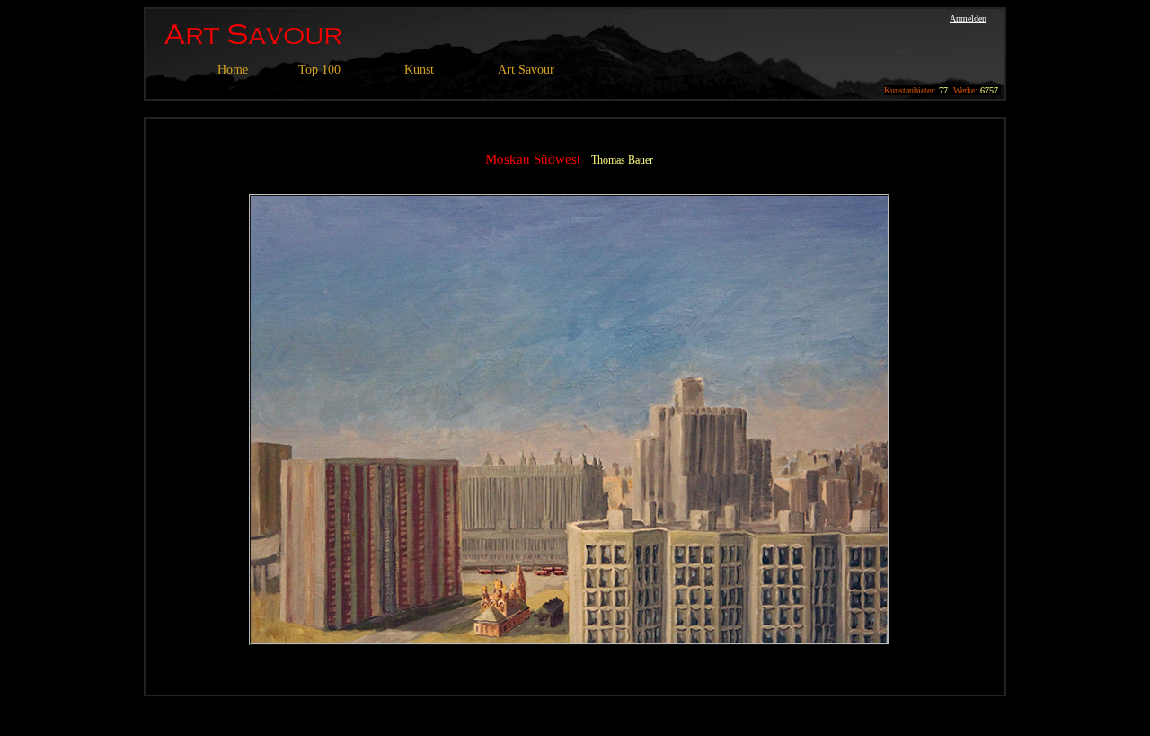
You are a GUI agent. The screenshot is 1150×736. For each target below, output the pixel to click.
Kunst (419, 69)
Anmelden (968, 18)
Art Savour (526, 69)
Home (232, 69)
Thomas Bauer (622, 160)
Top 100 (319, 69)
